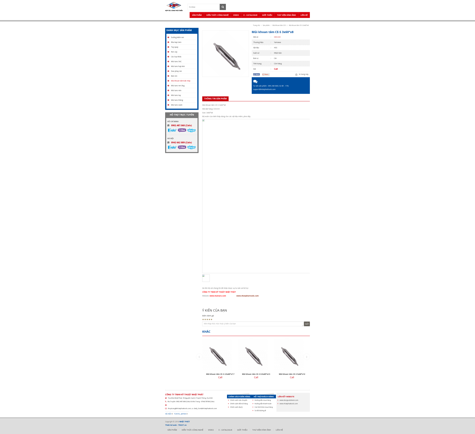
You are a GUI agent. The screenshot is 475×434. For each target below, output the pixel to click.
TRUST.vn (182, 425)
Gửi (307, 324)
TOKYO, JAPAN (180, 414)
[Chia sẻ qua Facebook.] (256, 74)
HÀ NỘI (168, 414)
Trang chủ (256, 25)
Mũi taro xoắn (176, 105)
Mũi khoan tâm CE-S (279, 25)
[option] (220, 359)
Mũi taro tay (176, 95)
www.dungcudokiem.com (289, 400)
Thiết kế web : (171, 425)
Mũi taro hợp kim (178, 66)
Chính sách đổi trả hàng (239, 403)
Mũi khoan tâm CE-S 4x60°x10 (292, 374)
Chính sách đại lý (236, 407)
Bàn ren (174, 76)
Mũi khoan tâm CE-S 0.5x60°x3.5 (220, 374)
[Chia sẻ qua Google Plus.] (266, 74)
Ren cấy (174, 52)
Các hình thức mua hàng (264, 407)
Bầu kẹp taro (176, 42)
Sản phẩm (266, 25)
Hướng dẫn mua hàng (263, 400)
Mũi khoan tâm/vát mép (180, 81)
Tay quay (174, 47)
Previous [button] (199, 356)
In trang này (303, 74)
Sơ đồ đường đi (260, 410)
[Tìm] (223, 7)
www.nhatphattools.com (247, 296)
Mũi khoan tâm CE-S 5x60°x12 (256, 374)
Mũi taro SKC (176, 61)
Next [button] (307, 356)
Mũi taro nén (176, 90)
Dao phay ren (176, 71)
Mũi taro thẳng (177, 100)
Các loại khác (176, 56)
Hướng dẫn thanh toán (263, 403)
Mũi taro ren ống (177, 85)
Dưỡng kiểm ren (177, 37)
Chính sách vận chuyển (238, 400)
